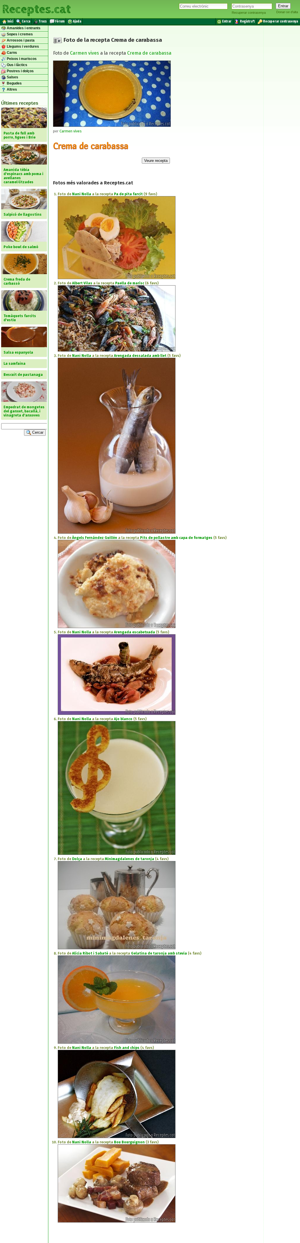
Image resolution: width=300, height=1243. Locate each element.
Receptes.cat (36, 8)
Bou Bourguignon (129, 1142)
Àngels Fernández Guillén (94, 538)
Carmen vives (84, 53)
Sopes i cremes (19, 34)
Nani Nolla (81, 194)
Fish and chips (126, 1048)
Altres (11, 89)
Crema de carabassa (149, 53)
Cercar (37, 432)
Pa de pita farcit (128, 194)
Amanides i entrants (23, 28)
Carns (11, 53)
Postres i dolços (20, 71)
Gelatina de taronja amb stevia (159, 953)
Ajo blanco (123, 719)
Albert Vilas (82, 283)
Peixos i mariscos (21, 59)
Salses (12, 77)
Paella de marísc (129, 283)
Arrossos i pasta (20, 40)
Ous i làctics (16, 65)
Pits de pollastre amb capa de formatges (176, 538)
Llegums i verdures (22, 46)
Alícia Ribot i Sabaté (90, 953)
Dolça (77, 859)
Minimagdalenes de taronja (129, 859)
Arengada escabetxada (134, 632)
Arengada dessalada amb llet (140, 356)
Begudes (14, 83)
